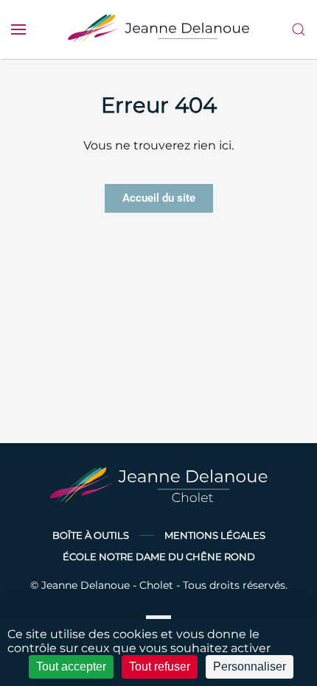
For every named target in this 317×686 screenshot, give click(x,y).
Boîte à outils (90, 535)
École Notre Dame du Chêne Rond (159, 556)
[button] (18, 29)
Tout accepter (71, 666)
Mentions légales (214, 535)
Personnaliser (249, 666)
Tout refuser (159, 666)
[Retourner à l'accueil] (158, 29)
